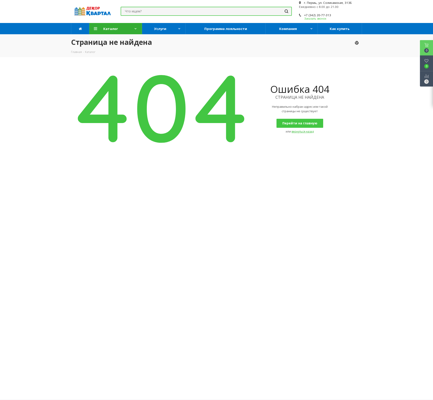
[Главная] (80, 28)
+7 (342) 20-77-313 (317, 15)
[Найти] (286, 11)
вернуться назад (303, 131)
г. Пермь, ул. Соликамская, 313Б (328, 3)
